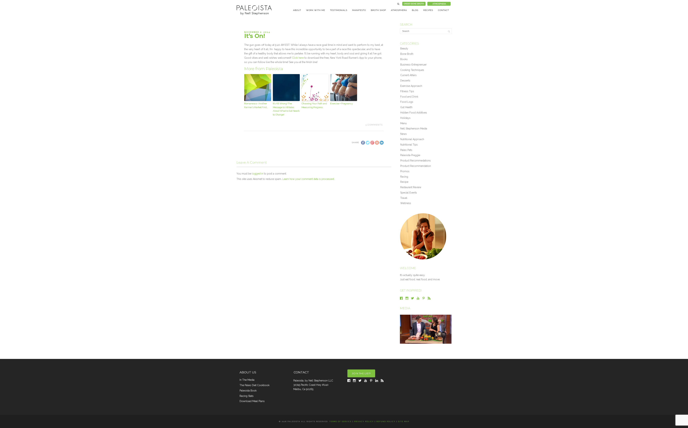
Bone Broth (406, 53)
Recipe (404, 181)
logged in (257, 173)
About (297, 10)
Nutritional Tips (409, 144)
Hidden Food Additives (413, 112)
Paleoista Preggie (410, 155)
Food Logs (406, 101)
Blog (415, 10)
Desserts (405, 80)
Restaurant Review (410, 187)
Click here (298, 57)
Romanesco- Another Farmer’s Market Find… (256, 105)
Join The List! (361, 373)
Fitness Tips (407, 91)
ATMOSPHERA (399, 10)
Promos (404, 171)
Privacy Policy (364, 421)
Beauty (404, 48)
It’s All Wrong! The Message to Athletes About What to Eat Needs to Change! (286, 109)
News (403, 133)
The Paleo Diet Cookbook (254, 385)
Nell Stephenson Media (413, 128)
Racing (404, 176)
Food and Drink (409, 96)
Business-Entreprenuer (413, 64)
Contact (443, 10)
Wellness (405, 203)
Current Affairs (408, 75)
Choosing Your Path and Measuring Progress (314, 105)
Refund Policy (385, 421)
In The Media (247, 379)
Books (404, 59)
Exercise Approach (411, 85)
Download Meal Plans (252, 401)
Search (398, 4)
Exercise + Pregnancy (341, 103)
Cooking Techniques (412, 70)
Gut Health (406, 107)
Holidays (405, 118)
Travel (403, 198)
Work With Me (315, 10)
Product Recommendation (415, 166)
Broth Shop (378, 10)
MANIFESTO (359, 10)
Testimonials (338, 10)
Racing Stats (247, 396)
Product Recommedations (415, 160)
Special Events (408, 192)
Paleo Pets (406, 150)
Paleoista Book (248, 390)
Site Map (403, 421)
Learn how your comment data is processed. (308, 179)
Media (405, 308)
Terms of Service (340, 421)
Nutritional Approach (412, 139)
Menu (403, 123)
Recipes (428, 10)
